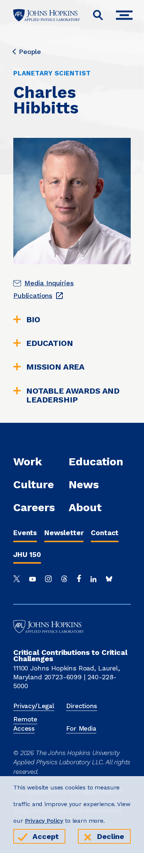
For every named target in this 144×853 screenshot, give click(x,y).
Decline (110, 836)
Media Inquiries (49, 283)
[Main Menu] (126, 15)
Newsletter (63, 533)
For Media (81, 728)
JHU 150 (27, 554)
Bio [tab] (33, 319)
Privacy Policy (44, 820)
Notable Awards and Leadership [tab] (73, 395)
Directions (81, 706)
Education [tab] (49, 343)
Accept (45, 836)
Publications (32, 295)
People (30, 51)
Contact (105, 533)
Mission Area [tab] (55, 367)
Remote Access (25, 724)
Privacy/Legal (33, 706)
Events (25, 533)
